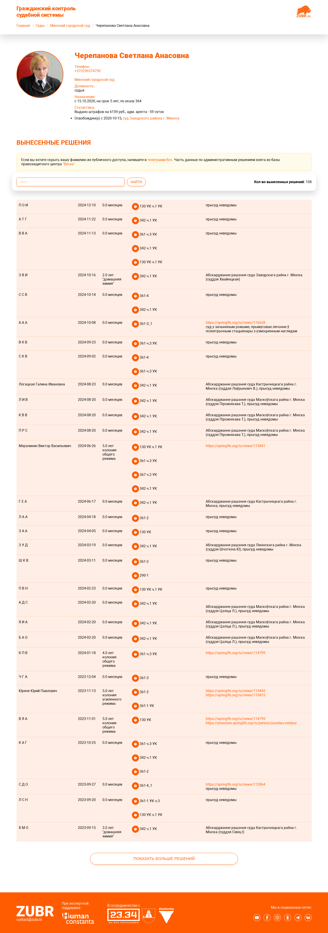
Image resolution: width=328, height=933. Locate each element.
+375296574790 (88, 71)
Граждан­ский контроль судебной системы (46, 11)
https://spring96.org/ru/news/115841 (235, 446)
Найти (136, 182)
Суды (40, 25)
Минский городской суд (70, 25)
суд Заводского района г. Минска (151, 118)
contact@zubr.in (29, 919)
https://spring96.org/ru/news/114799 (235, 653)
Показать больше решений (164, 858)
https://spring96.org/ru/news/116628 (235, 322)
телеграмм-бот (159, 160)
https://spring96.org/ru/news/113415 (235, 695)
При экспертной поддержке (75, 905)
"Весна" (69, 164)
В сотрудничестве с (123, 905)
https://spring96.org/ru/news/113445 (235, 691)
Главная (23, 25)
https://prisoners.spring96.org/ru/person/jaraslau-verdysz (251, 723)
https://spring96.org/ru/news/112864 (235, 784)
